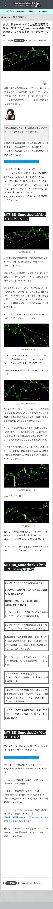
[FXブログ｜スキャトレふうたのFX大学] (26, 4)
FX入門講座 (19, 40)
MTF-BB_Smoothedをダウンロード (21, 161)
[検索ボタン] (4, 4)
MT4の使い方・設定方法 (37, 40)
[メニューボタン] (49, 4)
